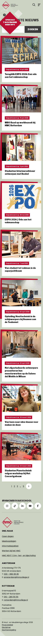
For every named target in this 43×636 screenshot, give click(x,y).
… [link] (20, 486)
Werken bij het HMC (11, 550)
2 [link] (14, 486)
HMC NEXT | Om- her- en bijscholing (19, 555)
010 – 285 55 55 (11, 596)
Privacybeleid (7, 625)
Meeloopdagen (9, 541)
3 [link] (17, 486)
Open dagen (8, 536)
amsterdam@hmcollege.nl (16, 577)
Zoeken (33, 29)
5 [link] (23, 486)
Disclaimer (6, 627)
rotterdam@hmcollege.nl (16, 600)
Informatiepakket (10, 546)
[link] (29, 486)
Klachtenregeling (9, 630)
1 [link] (11, 486)
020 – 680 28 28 (11, 574)
